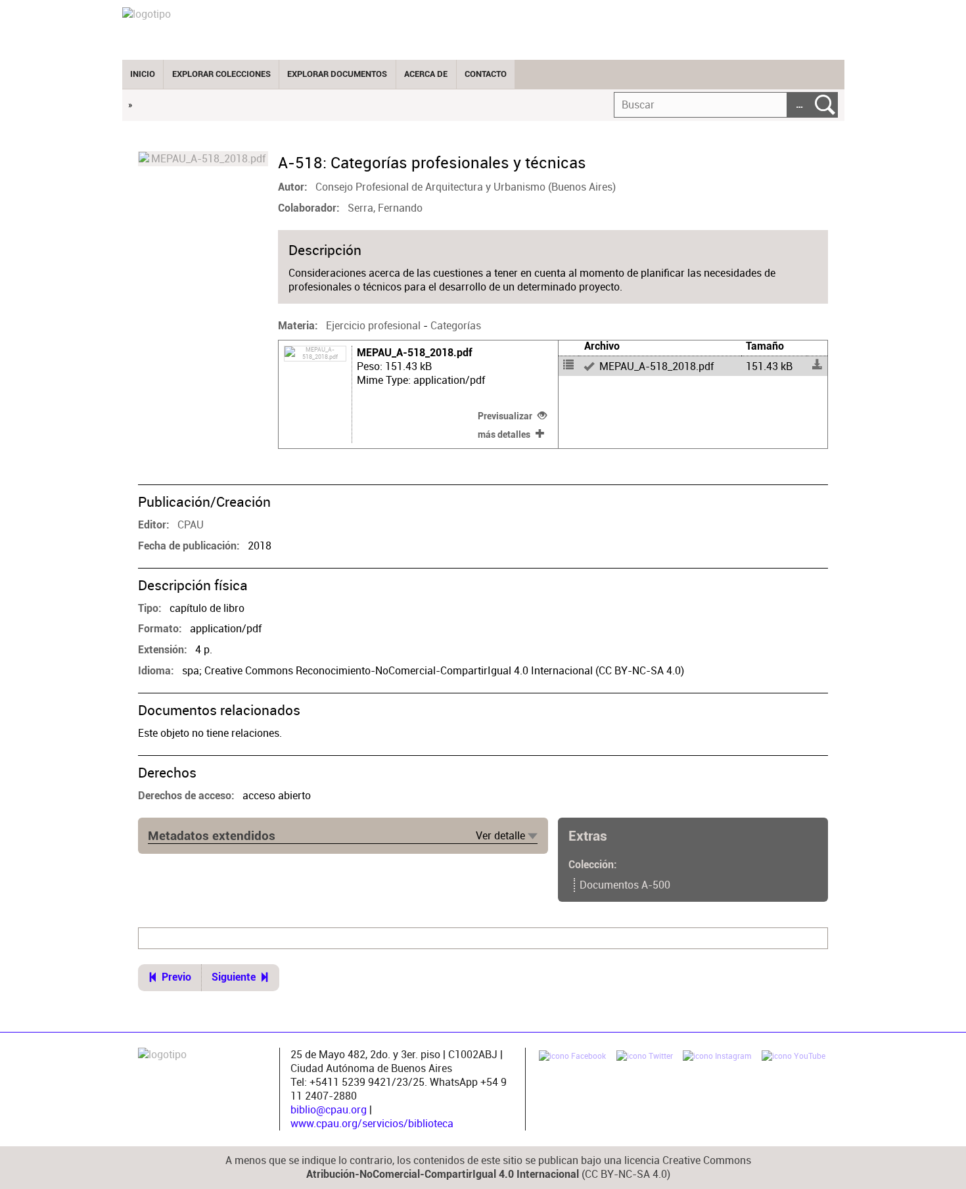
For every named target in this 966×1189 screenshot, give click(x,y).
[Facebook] (572, 1057)
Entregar (825, 105)
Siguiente (234, 977)
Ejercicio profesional (373, 326)
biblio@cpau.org (328, 1110)
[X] (645, 1057)
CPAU (190, 525)
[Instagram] (717, 1057)
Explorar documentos (337, 74)
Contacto (486, 74)
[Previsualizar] (660, 366)
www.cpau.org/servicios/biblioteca (371, 1124)
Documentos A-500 (625, 885)
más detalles (504, 434)
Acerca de (426, 74)
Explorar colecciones (221, 74)
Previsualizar (505, 416)
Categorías (455, 326)
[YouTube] (793, 1057)
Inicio (142, 74)
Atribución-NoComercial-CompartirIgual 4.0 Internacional (442, 1174)
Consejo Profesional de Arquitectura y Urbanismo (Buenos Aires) (465, 187)
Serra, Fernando (385, 208)
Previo (176, 977)
